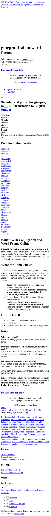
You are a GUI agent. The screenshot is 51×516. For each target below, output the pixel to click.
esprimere (5, 224)
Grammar (5, 7)
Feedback (13, 498)
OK (2, 511)
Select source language (11, 59)
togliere (4, 222)
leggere (4, 232)
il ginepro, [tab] (14, 90)
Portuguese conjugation (39, 441)
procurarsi (5, 158)
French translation (18, 419)
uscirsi (4, 156)
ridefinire (5, 193)
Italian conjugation (20, 441)
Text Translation (8, 454)
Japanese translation (9, 436)
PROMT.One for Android (12, 472)
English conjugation (28, 439)
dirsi (3, 195)
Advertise (13, 506)
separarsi (5, 163)
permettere (5, 151)
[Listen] (6, 106)
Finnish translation (19, 434)
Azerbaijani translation (26, 422)
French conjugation (28, 444)
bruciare (4, 154)
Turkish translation (34, 429)
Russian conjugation (9, 444)
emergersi (5, 168)
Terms (3, 410)
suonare (4, 229)
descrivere (5, 205)
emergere (5, 197)
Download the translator (12, 70)
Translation (6, 5)
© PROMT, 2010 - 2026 (30, 410)
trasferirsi (5, 190)
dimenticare (6, 173)
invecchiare (6, 183)
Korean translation (26, 427)
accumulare (6, 171)
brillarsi (4, 214)
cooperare (5, 180)
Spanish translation (35, 419)
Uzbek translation (26, 432)
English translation (9, 417)
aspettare (5, 188)
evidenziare (6, 166)
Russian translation (26, 417)
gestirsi (4, 178)
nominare (5, 149)
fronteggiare (6, 227)
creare (3, 210)
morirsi (4, 217)
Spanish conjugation (9, 439)
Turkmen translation (9, 432)
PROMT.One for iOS (10, 470)
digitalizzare (6, 212)
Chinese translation (9, 427)
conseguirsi (6, 161)
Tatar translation (18, 429)
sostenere (5, 200)
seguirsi (4, 234)
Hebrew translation (19, 424)
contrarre (5, 207)
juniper (6, 109)
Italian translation (8, 422)
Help (11, 500)
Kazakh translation (36, 424)
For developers (7, 483)
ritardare (4, 175)
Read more (19, 513)
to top (3, 407)
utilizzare (5, 185)
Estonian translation (36, 434)
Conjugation (31, 5)
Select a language (8, 412)
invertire (4, 219)
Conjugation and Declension (13, 459)
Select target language (11, 62)
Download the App (17, 503)
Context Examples (9, 457)
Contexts (15, 5)
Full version (13, 410)
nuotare (4, 202)
